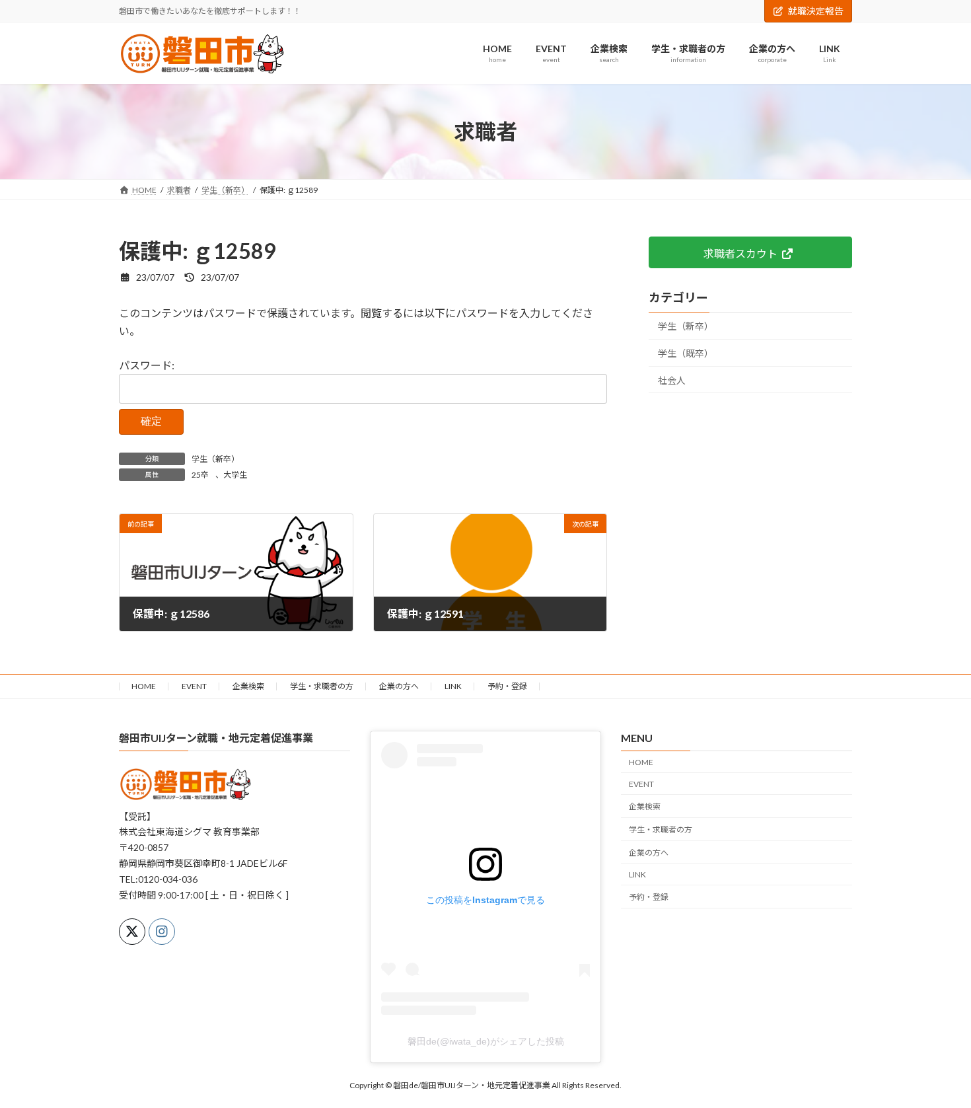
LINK (453, 686)
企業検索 (248, 686)
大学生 (235, 475)
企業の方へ (399, 686)
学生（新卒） (215, 459)
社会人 (672, 380)
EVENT (194, 686)
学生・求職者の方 (321, 686)
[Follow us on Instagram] (162, 931)
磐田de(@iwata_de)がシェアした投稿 (486, 1041)
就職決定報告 (816, 11)
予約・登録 (507, 686)
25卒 (200, 475)
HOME (143, 686)
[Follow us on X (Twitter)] (132, 931)
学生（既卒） (685, 353)
